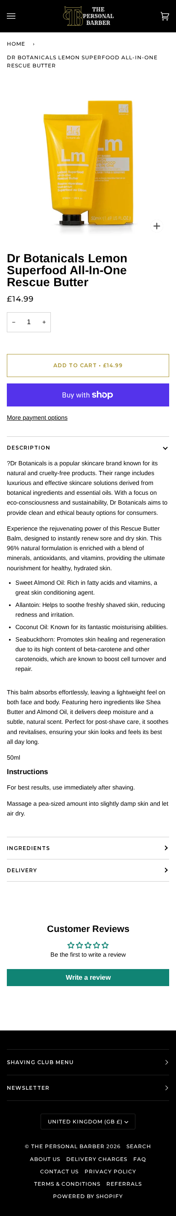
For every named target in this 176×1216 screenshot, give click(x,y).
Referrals (124, 1184)
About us (45, 1159)
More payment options (37, 417)
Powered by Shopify (88, 1196)
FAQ (139, 1159)
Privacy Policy (110, 1171)
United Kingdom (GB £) (85, 1121)
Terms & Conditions (67, 1184)
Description (28, 447)
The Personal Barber (68, 1146)
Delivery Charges (96, 1159)
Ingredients (28, 848)
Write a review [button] (88, 977)
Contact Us (59, 1171)
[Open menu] (19, 16)
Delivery (22, 870)
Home (16, 44)
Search (138, 1146)
